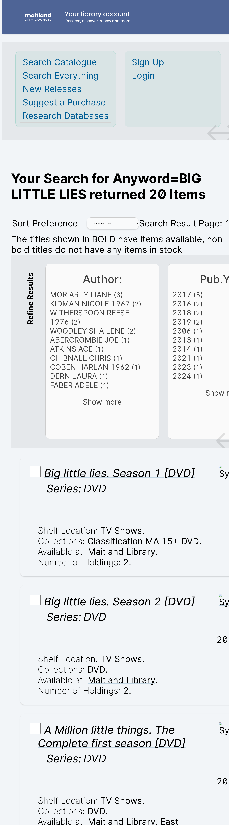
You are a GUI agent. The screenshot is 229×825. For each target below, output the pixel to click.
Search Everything (61, 75)
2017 (181, 294)
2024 (181, 376)
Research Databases (66, 115)
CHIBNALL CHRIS (80, 358)
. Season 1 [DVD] (119, 473)
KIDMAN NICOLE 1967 (90, 303)
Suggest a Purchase (64, 102)
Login (143, 75)
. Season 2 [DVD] (119, 601)
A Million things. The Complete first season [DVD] (112, 736)
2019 (181, 321)
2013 (181, 339)
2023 (181, 367)
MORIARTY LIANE (81, 294)
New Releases (52, 89)
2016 (181, 303)
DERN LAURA (73, 376)
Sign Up (148, 62)
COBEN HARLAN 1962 (89, 367)
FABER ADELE (74, 385)
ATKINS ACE (71, 348)
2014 (181, 348)
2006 (181, 330)
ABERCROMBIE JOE (84, 339)
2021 (181, 358)
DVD (94, 488)
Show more (102, 401)
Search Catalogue (60, 62)
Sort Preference (45, 223)
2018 (181, 312)
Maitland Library (121, 551)
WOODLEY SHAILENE (87, 330)
